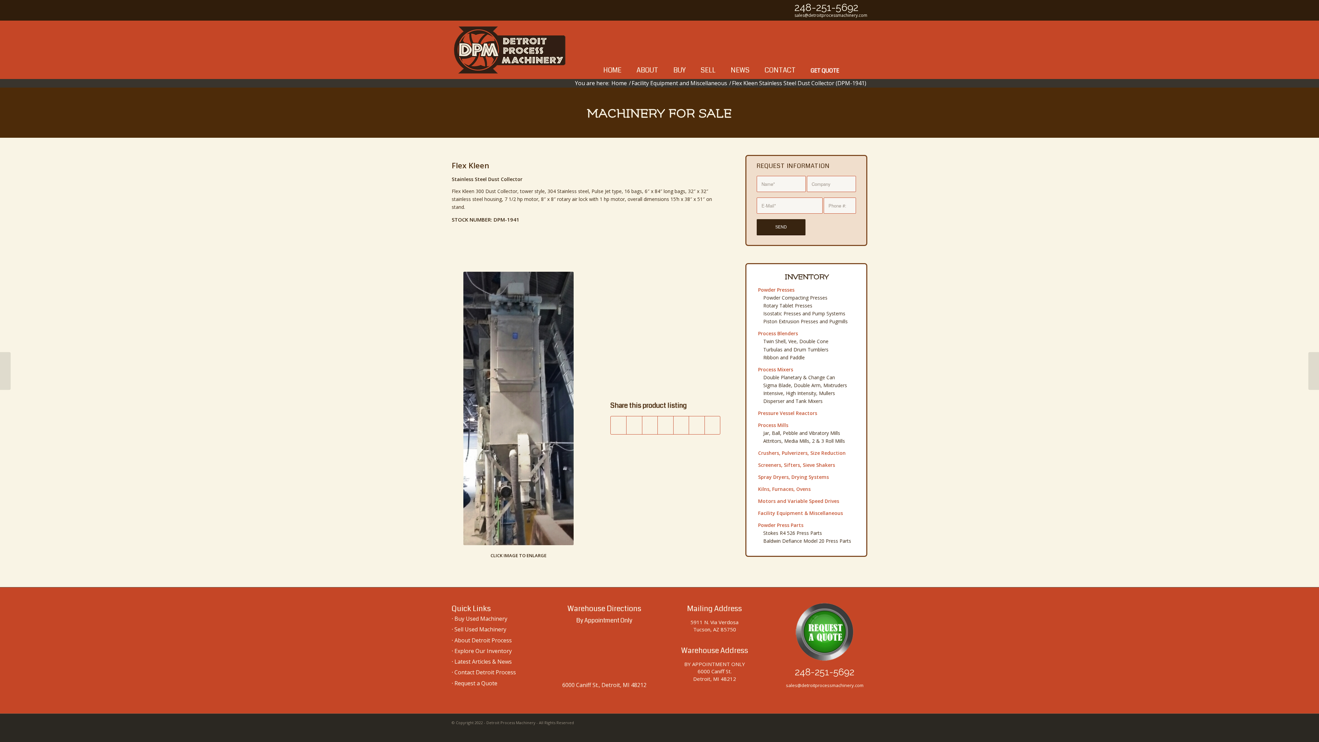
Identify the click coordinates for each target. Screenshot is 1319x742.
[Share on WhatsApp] (665, 425)
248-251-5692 (826, 7)
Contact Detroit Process (485, 672)
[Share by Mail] (712, 425)
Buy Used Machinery (480, 618)
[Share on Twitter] (634, 425)
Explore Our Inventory (483, 651)
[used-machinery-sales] (510, 50)
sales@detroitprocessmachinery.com (830, 15)
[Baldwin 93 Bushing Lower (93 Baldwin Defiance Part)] (5, 371)
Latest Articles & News (483, 661)
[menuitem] (612, 50)
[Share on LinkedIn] (696, 425)
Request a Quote (475, 683)
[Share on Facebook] (619, 425)
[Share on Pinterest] (681, 425)
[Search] (857, 50)
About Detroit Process (483, 640)
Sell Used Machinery (480, 629)
